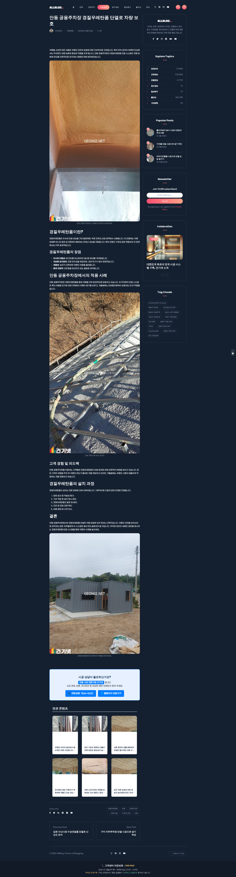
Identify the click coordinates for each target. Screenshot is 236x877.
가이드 (150, 326)
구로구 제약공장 (171, 317)
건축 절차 (151, 322)
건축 (81, 7)
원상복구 (127, 7)
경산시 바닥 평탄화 (172, 312)
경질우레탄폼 (113, 809)
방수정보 (115, 7)
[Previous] (162, 275)
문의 (148, 7)
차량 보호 (114, 813)
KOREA (58, 31)
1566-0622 (129, 866)
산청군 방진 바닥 (164, 326)
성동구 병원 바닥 (166, 322)
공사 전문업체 (153, 336)
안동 (136, 813)
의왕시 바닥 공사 (169, 331)
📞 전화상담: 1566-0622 (80, 693)
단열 (123, 809)
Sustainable (153, 331)
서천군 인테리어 (154, 317)
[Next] (167, 275)
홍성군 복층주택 (154, 312)
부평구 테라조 (153, 307)
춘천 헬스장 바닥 (169, 307)
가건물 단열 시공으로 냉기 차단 (169, 144)
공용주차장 (133, 809)
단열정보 (103, 7)
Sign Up (165, 201)
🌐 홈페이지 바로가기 (111, 693)
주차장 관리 (126, 813)
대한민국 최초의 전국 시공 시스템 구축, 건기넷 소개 (164, 266)
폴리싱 (138, 7)
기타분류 (154, 103)
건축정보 (154, 75)
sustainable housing (157, 303)
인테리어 (91, 7)
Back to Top (178, 853)
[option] (165, 252)
